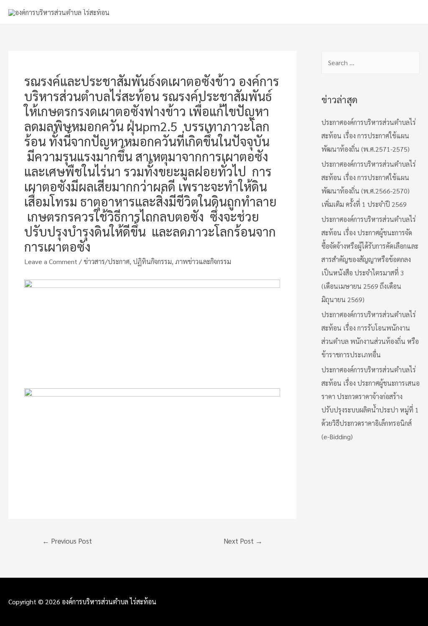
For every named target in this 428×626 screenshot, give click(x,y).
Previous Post (67, 540)
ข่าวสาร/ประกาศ (107, 261)
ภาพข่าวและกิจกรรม (203, 261)
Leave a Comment (50, 261)
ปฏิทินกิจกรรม (152, 261)
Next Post (243, 540)
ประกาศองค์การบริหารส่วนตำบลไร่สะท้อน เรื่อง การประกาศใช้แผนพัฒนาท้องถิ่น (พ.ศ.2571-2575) (368, 135)
